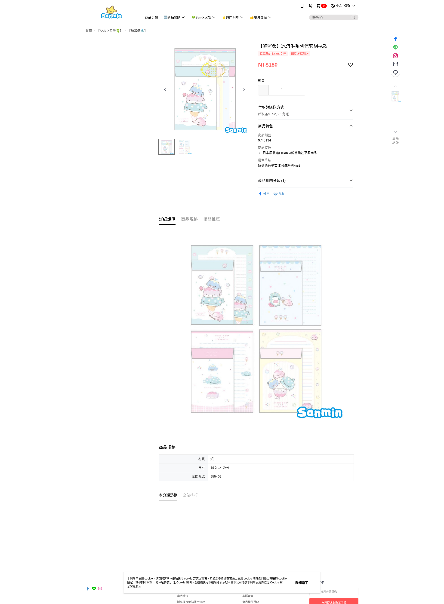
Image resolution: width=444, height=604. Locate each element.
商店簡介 (182, 596)
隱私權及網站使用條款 (191, 602)
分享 (266, 193)
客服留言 (247, 596)
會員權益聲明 (250, 602)
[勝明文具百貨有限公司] (111, 12)
